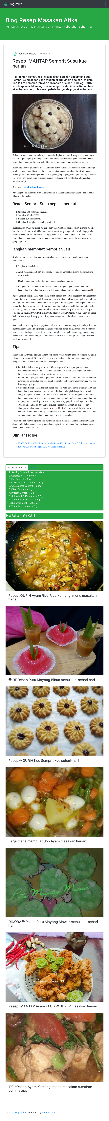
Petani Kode (48, 1112)
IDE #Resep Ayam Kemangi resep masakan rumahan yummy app (50, 1089)
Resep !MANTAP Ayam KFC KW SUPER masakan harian (52, 1006)
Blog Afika (15, 4)
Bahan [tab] (34, 467)
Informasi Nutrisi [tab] (17, 467)
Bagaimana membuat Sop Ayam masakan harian (47, 841)
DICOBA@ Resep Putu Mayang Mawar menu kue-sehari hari (53, 924)
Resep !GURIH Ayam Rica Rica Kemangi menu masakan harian (52, 597)
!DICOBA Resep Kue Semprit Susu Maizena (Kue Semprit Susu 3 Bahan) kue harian (56, 443)
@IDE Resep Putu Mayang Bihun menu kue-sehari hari (51, 680)
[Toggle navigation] (102, 4)
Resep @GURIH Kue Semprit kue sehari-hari (43, 761)
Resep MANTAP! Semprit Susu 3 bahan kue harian (41, 446)
